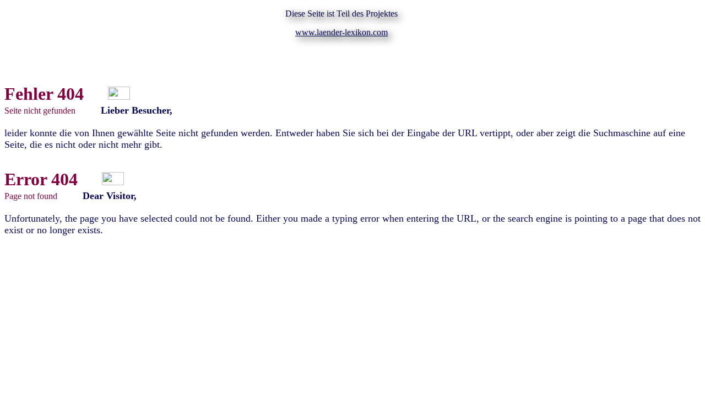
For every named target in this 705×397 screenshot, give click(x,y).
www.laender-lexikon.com (341, 32)
